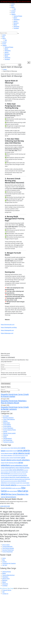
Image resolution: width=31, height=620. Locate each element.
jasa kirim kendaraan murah (14, 475)
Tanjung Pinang (18, 16)
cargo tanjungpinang (8, 468)
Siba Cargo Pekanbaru (16, 494)
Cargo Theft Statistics (9, 419)
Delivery (5, 421)
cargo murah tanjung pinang (9, 462)
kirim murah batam (24, 483)
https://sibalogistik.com (7, 330)
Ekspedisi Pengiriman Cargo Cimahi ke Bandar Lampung (15, 408)
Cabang (13, 14)
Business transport (8, 417)
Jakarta (15, 21)
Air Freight (6, 416)
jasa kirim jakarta (21, 472)
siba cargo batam (12, 491)
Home (13, 4)
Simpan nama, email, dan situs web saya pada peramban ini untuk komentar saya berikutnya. (14, 373)
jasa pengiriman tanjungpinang (11, 481)
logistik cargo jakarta (16, 488)
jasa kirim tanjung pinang (15, 479)
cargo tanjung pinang (22, 468)
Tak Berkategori (7, 438)
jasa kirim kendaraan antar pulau (16, 473)
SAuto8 (5, 431)
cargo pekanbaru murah (19, 465)
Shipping (5, 435)
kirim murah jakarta (8, 485)
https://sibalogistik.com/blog (9, 327)
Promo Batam (7, 424)
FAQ (15, 9)
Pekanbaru (17, 19)
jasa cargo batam (5, 470)
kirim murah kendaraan (21, 485)
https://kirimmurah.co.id (7, 324)
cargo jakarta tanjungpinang (19, 455)
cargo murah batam (15, 457)
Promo (13, 12)
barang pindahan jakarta (5, 447)
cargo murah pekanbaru (21, 460)
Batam (15, 18)
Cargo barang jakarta (15, 448)
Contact (13, 11)
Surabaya (16, 28)
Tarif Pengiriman (7, 440)
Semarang (16, 26)
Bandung (16, 23)
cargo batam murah (11, 451)
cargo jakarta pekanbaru (6, 455)
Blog (12, 5)
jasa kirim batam (13, 472)
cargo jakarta (23, 450)
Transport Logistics (8, 442)
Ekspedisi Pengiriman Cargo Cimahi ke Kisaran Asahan (15, 395)
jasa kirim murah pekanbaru (18, 477)
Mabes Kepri (6, 423)
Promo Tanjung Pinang (9, 430)
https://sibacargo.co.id (7, 333)
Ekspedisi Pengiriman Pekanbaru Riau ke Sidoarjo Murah (13, 402)
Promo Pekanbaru (8, 428)
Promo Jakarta (7, 426)
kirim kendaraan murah (13, 483)
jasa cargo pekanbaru (16, 470)
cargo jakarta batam (7, 453)
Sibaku (5, 436)
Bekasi (15, 24)
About (13, 7)
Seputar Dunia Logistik (9, 433)
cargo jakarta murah (21, 453)
